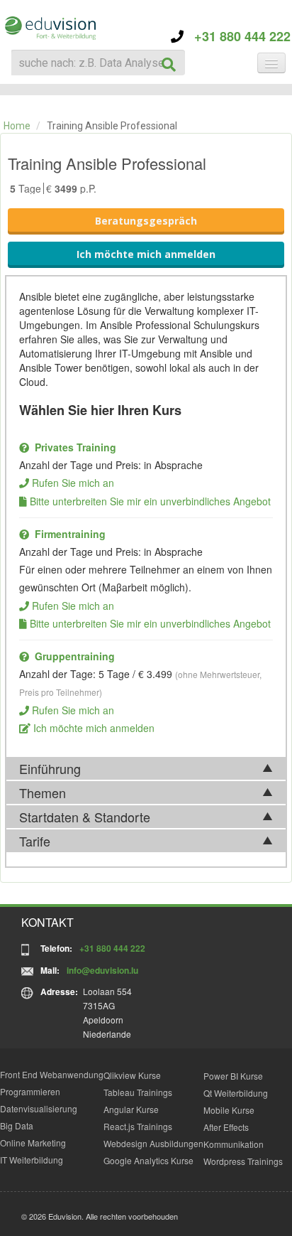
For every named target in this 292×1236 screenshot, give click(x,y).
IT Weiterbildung (31, 1160)
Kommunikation (233, 1144)
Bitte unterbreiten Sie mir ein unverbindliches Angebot (150, 501)
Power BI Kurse (233, 1076)
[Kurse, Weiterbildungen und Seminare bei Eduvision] (50, 28)
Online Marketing (33, 1142)
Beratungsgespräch (146, 220)
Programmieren (30, 1091)
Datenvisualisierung (38, 1108)
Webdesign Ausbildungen (153, 1143)
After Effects (226, 1127)
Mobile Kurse (228, 1110)
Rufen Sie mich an (73, 482)
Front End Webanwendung (51, 1074)
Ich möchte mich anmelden (146, 254)
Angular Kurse (131, 1109)
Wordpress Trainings (243, 1161)
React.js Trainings (137, 1126)
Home (17, 125)
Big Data (16, 1125)
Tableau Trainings (137, 1092)
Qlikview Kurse (132, 1075)
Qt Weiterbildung (235, 1093)
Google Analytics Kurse (148, 1160)
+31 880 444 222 (237, 36)
